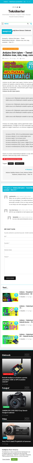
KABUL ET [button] (14, 459)
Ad (5, 236)
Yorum (6, 257)
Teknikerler (16, 11)
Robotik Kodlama (8, 374)
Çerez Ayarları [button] (6, 459)
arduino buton (19, 163)
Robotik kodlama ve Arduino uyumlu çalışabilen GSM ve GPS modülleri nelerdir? (14, 380)
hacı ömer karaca (13, 210)
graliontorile (12, 196)
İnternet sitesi (8, 250)
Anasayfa (5, 38)
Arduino (11, 163)
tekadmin (6, 58)
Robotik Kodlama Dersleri (10, 49)
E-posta (6, 243)
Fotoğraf (6, 407)
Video (5, 438)
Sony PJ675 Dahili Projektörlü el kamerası (16, 441)
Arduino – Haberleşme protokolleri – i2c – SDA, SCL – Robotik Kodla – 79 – (15, 1)
